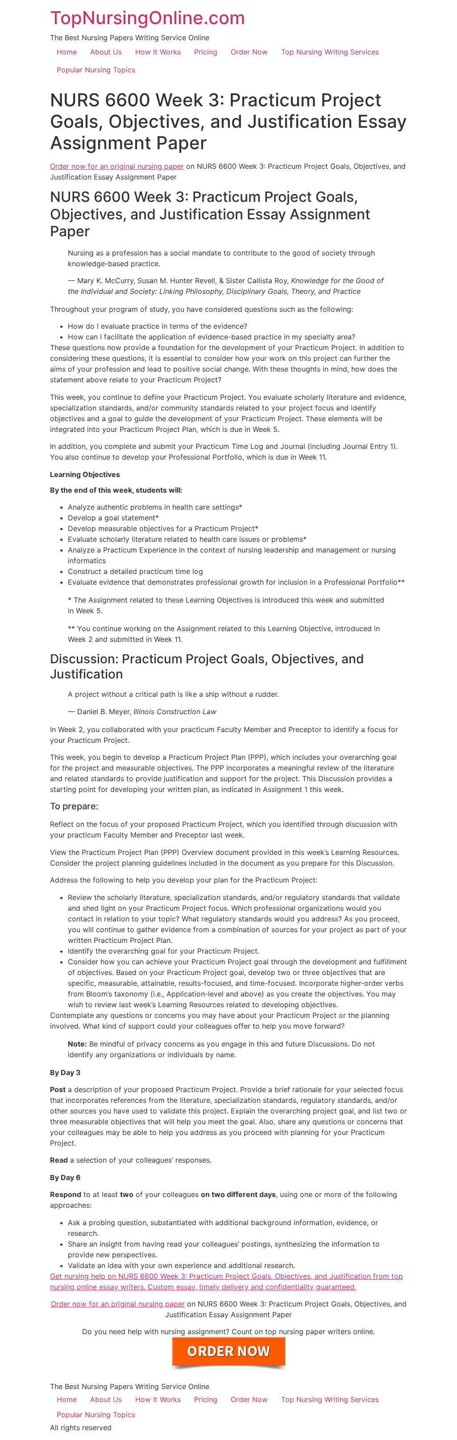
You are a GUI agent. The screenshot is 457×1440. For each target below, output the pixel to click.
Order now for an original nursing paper (117, 166)
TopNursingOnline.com (147, 18)
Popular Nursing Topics (96, 69)
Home (67, 51)
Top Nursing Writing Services (330, 51)
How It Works (158, 51)
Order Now (249, 51)
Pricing (205, 51)
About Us (106, 51)
